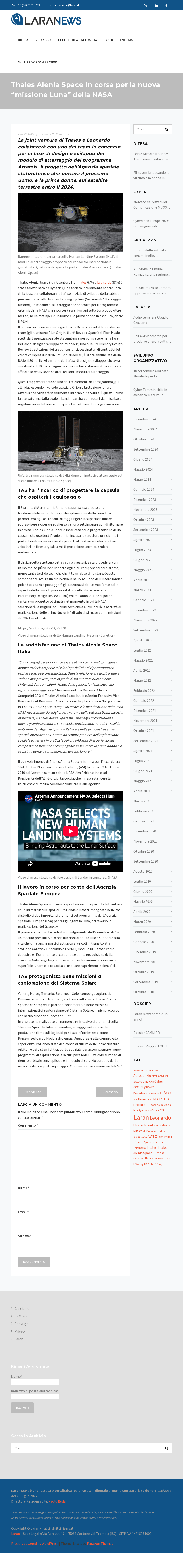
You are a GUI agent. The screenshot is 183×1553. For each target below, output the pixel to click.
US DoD (148, 1164)
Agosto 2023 (142, 539)
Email (23, 1211)
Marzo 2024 (142, 479)
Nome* (16, 1376)
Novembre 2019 (145, 962)
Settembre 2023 (145, 529)
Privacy (20, 1331)
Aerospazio (142, 1075)
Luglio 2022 (142, 650)
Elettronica (144, 1099)
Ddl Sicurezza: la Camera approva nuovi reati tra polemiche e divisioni (152, 290)
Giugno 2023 (142, 559)
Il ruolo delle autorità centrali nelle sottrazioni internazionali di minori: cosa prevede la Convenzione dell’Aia (151, 253)
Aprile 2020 (141, 911)
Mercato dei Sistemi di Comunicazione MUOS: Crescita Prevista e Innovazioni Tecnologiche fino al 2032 (150, 205)
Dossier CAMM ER (146, 1032)
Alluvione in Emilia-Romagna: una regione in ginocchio (152, 272)
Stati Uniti (158, 1142)
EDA (135, 1099)
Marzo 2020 (142, 921)
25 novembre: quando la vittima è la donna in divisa (151, 175)
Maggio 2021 (143, 781)
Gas (168, 1105)
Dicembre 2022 (144, 610)
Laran (146, 5)
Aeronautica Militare (145, 1070)
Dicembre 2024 (144, 419)
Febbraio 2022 (144, 690)
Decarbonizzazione (146, 1093)
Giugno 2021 (142, 771)
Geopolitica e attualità (77, 40)
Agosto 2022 (142, 640)
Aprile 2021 (141, 791)
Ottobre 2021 (143, 730)
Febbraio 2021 (144, 811)
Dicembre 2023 (144, 499)
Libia (136, 1125)
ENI (161, 1099)
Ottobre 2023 (143, 519)
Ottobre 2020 (143, 851)
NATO (152, 1136)
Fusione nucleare (157, 1105)
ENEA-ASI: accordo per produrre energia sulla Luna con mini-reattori (150, 339)
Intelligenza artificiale (146, 1110)
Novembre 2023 (145, 509)
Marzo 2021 (142, 801)
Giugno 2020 (142, 891)
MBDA (146, 1131)
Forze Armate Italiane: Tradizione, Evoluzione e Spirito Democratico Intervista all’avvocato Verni (152, 156)
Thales (151, 1147)
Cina (145, 1082)
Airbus (155, 1075)
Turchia (158, 1153)
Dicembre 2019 (144, 951)
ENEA (155, 1099)
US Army (138, 1164)
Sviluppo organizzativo (37, 62)
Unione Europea (157, 1158)
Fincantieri (140, 1105)
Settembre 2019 (145, 982)
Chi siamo (22, 1308)
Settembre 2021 (145, 740)
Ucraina (138, 1158)
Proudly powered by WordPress (34, 1543)
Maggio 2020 (143, 901)
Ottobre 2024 (143, 439)
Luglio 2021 (142, 761)
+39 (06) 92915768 (28, 5)
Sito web (25, 1236)
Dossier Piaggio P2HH (150, 1046)
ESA (166, 1099)
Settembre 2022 (145, 630)
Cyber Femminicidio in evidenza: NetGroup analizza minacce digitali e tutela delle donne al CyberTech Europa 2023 (152, 392)
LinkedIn (156, 5)
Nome (23, 1187)
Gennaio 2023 (143, 600)
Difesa (23, 40)
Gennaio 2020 (143, 941)
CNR (151, 1081)
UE (145, 1158)
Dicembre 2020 (144, 831)
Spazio (148, 1142)
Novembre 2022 (145, 620)
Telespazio (139, 1147)
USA (167, 1158)
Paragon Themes (100, 1543)
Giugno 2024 (142, 459)
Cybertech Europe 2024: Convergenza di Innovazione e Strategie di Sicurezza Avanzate (151, 223)
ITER (162, 1110)
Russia (138, 1142)
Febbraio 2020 (144, 931)
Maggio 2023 (143, 570)
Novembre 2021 (145, 720)
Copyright (22, 1323)
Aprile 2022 (141, 670)
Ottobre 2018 (143, 992)
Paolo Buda (57, 1501)
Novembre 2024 (145, 429)
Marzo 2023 (142, 590)
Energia (126, 40)
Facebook (166, 5)
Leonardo (160, 1118)
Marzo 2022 (142, 680)
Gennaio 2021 (143, 821)
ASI (161, 1076)
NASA (144, 1136)
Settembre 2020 (145, 861)
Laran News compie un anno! (150, 1016)
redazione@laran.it (66, 5)
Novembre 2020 (145, 841)
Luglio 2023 (142, 549)
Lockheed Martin (150, 1125)
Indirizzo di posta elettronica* (34, 1391)
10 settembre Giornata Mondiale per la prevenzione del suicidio (151, 374)
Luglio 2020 (142, 881)
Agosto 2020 (142, 871)
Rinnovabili (165, 1137)
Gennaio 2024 (143, 489)
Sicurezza (43, 40)
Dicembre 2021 (144, 710)
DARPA (150, 1087)
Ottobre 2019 (143, 972)
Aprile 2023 (141, 580)
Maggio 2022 (143, 660)
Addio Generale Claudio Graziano (150, 320)
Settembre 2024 (145, 449)
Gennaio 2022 (143, 700)
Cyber (108, 40)
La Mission (22, 1316)
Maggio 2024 (143, 469)
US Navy (158, 1164)
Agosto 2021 (142, 750)
